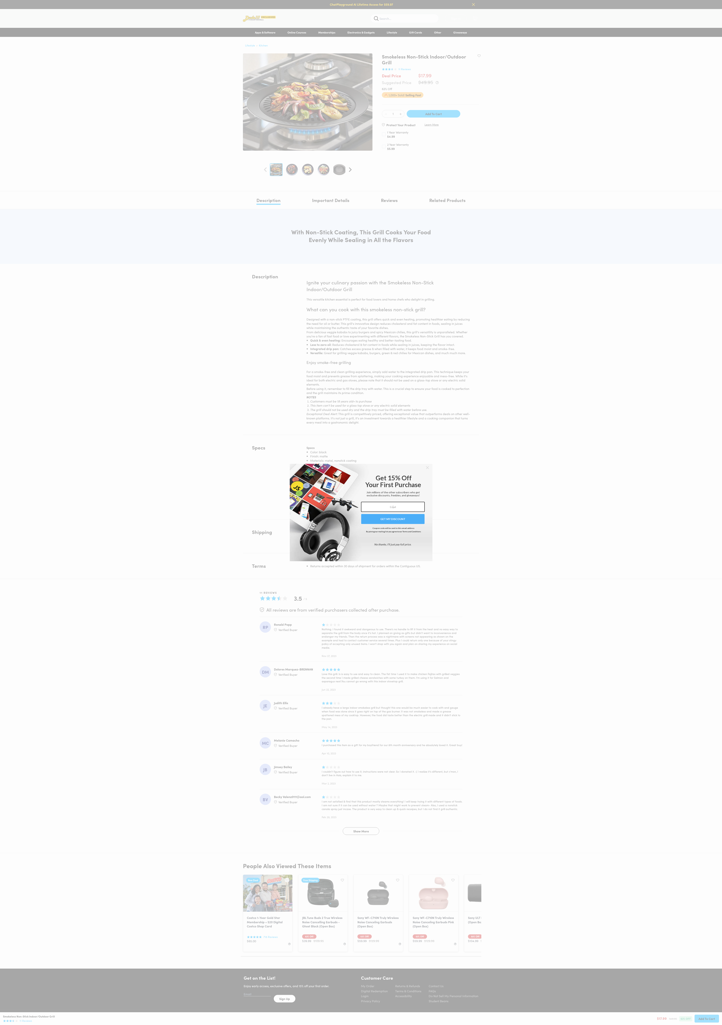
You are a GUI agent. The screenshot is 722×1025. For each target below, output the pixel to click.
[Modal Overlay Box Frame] (361, 512)
